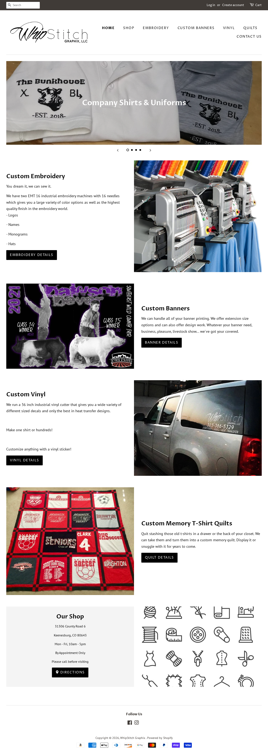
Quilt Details (159, 557)
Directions (72, 672)
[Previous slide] (117, 150)
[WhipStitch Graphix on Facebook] (129, 723)
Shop (128, 28)
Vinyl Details (24, 460)
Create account (233, 5)
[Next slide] (150, 150)
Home (108, 28)
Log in (211, 5)
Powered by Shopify (160, 738)
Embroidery (156, 28)
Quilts (250, 28)
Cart (258, 5)
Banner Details (161, 342)
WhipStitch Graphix (133, 738)
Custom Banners (196, 28)
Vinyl (229, 28)
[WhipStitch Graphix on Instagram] (136, 723)
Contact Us (249, 36)
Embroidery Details (31, 255)
